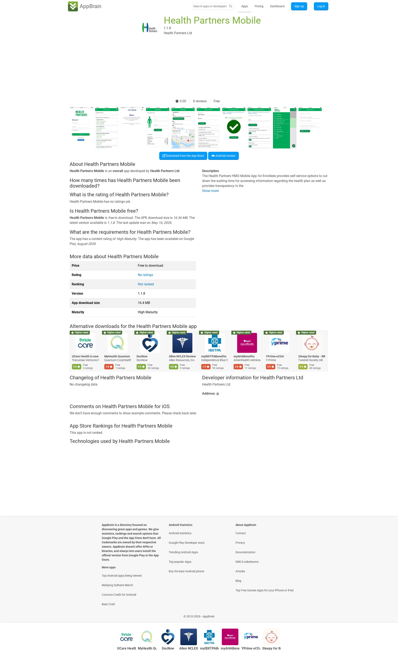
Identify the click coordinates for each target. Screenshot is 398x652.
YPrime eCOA (275, 356)
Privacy (240, 542)
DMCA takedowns (246, 561)
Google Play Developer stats (187, 542)
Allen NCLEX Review (182, 356)
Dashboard (277, 6)
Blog (238, 580)
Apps (244, 6)
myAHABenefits (244, 356)
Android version (225, 155)
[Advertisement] (194, 70)
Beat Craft (108, 604)
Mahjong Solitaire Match (117, 585)
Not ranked (146, 284)
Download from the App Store (184, 155)
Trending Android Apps (183, 552)
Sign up (299, 6)
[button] (265, 393)
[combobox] (210, 6)
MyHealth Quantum (117, 356)
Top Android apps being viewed (122, 575)
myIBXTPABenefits (213, 356)
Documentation (245, 552)
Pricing (259, 6)
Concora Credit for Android (119, 594)
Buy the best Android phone (186, 571)
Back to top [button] (387, 614)
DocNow (142, 356)
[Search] (230, 6)
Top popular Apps (180, 561)
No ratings (145, 275)
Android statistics (180, 533)
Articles (240, 571)
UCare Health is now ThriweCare (85, 356)
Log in (321, 6)
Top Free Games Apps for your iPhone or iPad (264, 590)
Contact (240, 533)
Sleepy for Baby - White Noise (311, 356)
